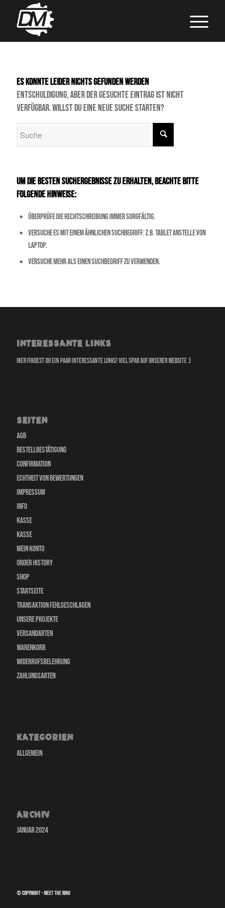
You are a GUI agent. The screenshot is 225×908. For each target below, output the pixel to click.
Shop (23, 577)
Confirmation (34, 464)
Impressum (31, 492)
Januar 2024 (32, 830)
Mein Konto (30, 549)
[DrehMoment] (93, 21)
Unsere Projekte (37, 620)
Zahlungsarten (36, 676)
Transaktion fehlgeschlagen (54, 605)
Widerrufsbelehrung (43, 662)
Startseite (30, 591)
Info (22, 507)
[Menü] (193, 21)
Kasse (24, 521)
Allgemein (29, 753)
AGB (21, 436)
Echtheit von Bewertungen (50, 478)
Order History (35, 563)
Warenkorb (31, 648)
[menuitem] (193, 21)
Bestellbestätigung (41, 450)
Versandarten (35, 634)
